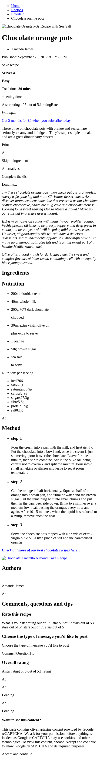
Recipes (17, 10)
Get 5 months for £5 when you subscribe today (36, 120)
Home (15, 6)
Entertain (17, 14)
